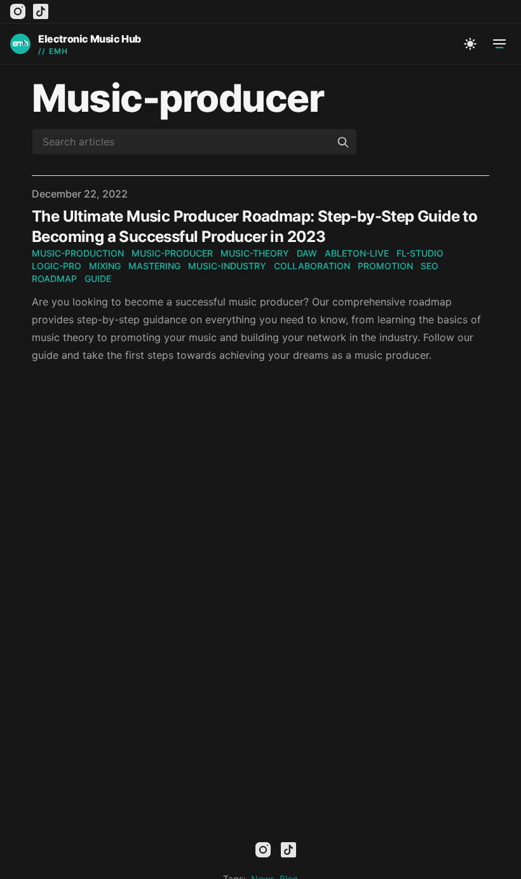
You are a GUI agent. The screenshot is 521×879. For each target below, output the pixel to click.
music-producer (172, 253)
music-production (78, 253)
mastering (154, 265)
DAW (307, 253)
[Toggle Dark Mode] (470, 44)
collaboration (312, 265)
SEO (429, 265)
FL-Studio (419, 253)
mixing (105, 265)
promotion (385, 265)
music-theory (254, 253)
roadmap (54, 278)
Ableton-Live (357, 253)
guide (98, 278)
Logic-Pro (56, 265)
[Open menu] (499, 43)
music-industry (227, 265)
